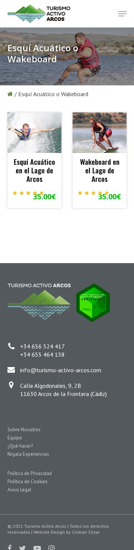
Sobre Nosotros (24, 429)
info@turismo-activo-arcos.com (60, 370)
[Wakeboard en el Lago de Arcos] (100, 132)
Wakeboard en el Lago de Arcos (99, 170)
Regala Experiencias (28, 454)
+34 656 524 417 (42, 346)
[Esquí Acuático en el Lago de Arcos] (34, 132)
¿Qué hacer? (20, 446)
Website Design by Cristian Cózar (67, 532)
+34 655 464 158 (42, 354)
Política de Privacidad (29, 473)
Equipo (14, 438)
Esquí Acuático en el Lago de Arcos (34, 170)
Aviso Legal (19, 490)
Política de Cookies (27, 481)
